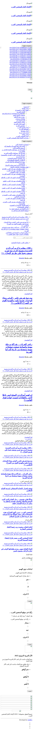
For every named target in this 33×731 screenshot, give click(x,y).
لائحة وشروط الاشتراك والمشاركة (14, 146)
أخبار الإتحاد (25, 108)
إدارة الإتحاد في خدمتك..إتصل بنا (19, 209)
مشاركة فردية (20, 156)
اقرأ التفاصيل (28, 294)
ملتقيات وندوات (20, 119)
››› (26, 439)
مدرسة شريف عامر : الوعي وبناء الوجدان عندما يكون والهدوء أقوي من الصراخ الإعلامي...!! (17, 300)
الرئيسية (26, 107)
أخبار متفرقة (25, 131)
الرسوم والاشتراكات (19, 148)
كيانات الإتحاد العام (19, 122)
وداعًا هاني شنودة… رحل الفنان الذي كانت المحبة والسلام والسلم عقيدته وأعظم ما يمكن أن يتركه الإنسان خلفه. (17, 501)
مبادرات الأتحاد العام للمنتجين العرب (18, 138)
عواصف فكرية (20, 126)
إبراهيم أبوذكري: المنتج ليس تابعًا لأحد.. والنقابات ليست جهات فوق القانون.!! (17, 397)
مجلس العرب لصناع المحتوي (20, 242)
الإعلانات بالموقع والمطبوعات (16, 160)
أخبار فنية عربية (24, 132)
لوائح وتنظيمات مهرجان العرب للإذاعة (13, 169)
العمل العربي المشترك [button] (22, 110)
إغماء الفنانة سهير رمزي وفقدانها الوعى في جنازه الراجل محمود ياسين (16, 550)
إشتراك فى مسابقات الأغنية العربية (14, 153)
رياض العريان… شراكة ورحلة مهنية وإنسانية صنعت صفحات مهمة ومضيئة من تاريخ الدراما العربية (16, 476)
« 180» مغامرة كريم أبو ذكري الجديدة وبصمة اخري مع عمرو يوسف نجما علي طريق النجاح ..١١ (16, 250)
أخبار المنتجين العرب (22, 136)
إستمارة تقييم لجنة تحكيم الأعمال (15, 165)
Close (30, 89)
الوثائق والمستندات (23, 207)
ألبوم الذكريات (20, 120)
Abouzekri (21, 258)
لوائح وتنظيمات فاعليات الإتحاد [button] (19, 167)
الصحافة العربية (24, 129)
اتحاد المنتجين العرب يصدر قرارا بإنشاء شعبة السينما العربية (18, 539)
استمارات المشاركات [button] (22, 144)
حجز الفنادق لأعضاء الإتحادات (16, 158)
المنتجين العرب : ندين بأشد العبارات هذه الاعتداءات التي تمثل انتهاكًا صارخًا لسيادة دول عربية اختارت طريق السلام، (17, 514)
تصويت (30, 601)
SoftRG (30, 720)
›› (27, 439)
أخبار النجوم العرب (23, 127)
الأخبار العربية (21, 112)
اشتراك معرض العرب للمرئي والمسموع (13, 155)
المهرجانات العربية (19, 124)
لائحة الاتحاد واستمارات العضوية (19, 205)
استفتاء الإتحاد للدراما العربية (20, 210)
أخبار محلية (25, 134)
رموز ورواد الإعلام (19, 117)
